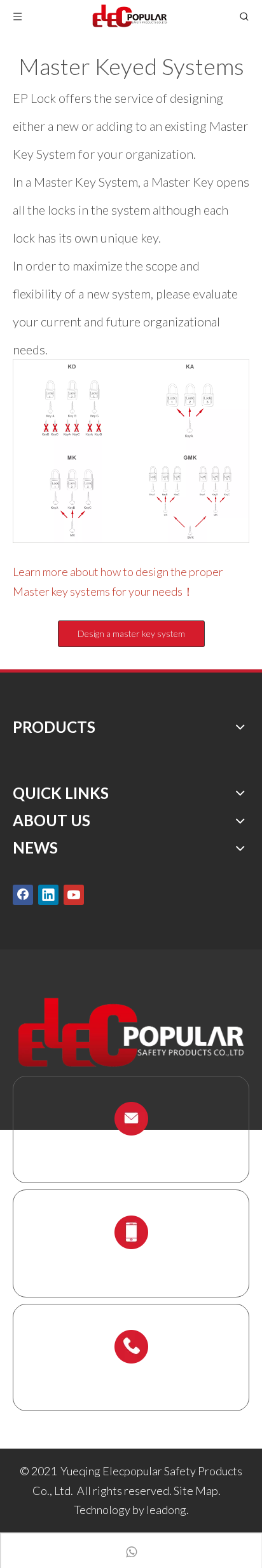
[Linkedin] (48, 894)
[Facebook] (23, 894)
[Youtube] (74, 894)
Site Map (196, 1491)
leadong (166, 1510)
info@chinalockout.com (131, 1148)
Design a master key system (131, 633)
